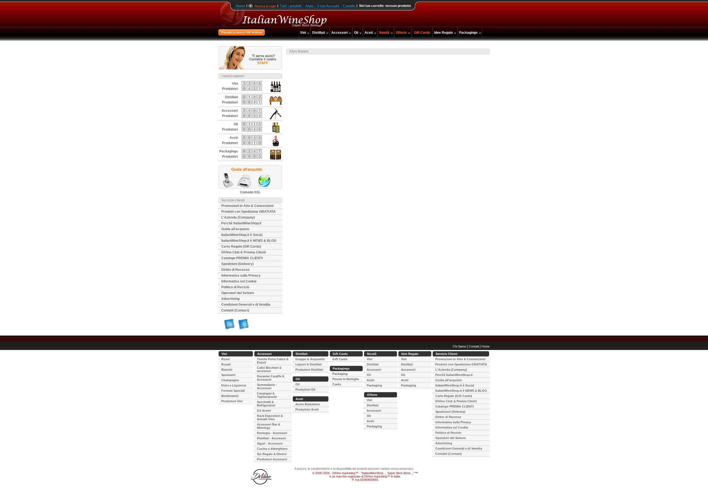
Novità (384, 33)
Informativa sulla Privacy (241, 275)
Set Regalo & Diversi (272, 454)
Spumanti (228, 375)
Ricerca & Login (265, 6)
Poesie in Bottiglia (345, 379)
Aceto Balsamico (307, 404)
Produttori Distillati (309, 369)
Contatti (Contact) (235, 310)
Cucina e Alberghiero (272, 448)
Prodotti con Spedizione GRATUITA (248, 212)
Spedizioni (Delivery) (237, 264)
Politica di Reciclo (235, 287)
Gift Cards (422, 33)
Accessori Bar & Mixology (268, 426)
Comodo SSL (250, 192)
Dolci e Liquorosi (233, 385)
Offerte (401, 33)
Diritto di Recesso (235, 270)
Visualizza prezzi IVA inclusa (241, 32)
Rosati (226, 364)
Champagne (230, 380)
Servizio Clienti (446, 353)
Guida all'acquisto (235, 229)
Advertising (230, 299)
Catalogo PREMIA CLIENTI (242, 258)
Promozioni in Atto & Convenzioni (247, 206)
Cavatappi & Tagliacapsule (267, 395)
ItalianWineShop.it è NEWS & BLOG (248, 241)
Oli (356, 33)
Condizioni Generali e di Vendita (245, 305)
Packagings (468, 33)
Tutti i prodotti (291, 6)
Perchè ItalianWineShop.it (241, 223)
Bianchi (226, 369)
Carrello (349, 6)
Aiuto (309, 6)
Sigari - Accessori (269, 443)
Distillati (318, 33)
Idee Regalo (443, 33)
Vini (303, 33)
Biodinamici (230, 396)
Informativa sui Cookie (239, 281)
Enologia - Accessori (272, 433)
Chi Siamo (459, 346)
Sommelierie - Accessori (267, 386)
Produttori (230, 89)
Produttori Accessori (272, 459)
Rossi (225, 359)
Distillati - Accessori (271, 438)
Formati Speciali (233, 390)
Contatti (474, 346)
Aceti (369, 33)
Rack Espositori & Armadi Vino (270, 417)
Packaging (340, 373)
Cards (336, 384)
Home (240, 6)
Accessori (339, 33)
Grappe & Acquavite (310, 359)
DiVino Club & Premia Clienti (243, 252)
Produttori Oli (305, 389)
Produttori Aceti (307, 409)
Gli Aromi (264, 410)
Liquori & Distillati (308, 364)
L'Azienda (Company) (238, 217)
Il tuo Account (328, 6)
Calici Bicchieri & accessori (269, 369)
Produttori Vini (232, 401)
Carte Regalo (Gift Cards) (241, 246)
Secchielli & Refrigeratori (266, 403)
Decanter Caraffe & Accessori (270, 378)
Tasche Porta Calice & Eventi (272, 360)
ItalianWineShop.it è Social (241, 235)
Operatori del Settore (237, 293)
